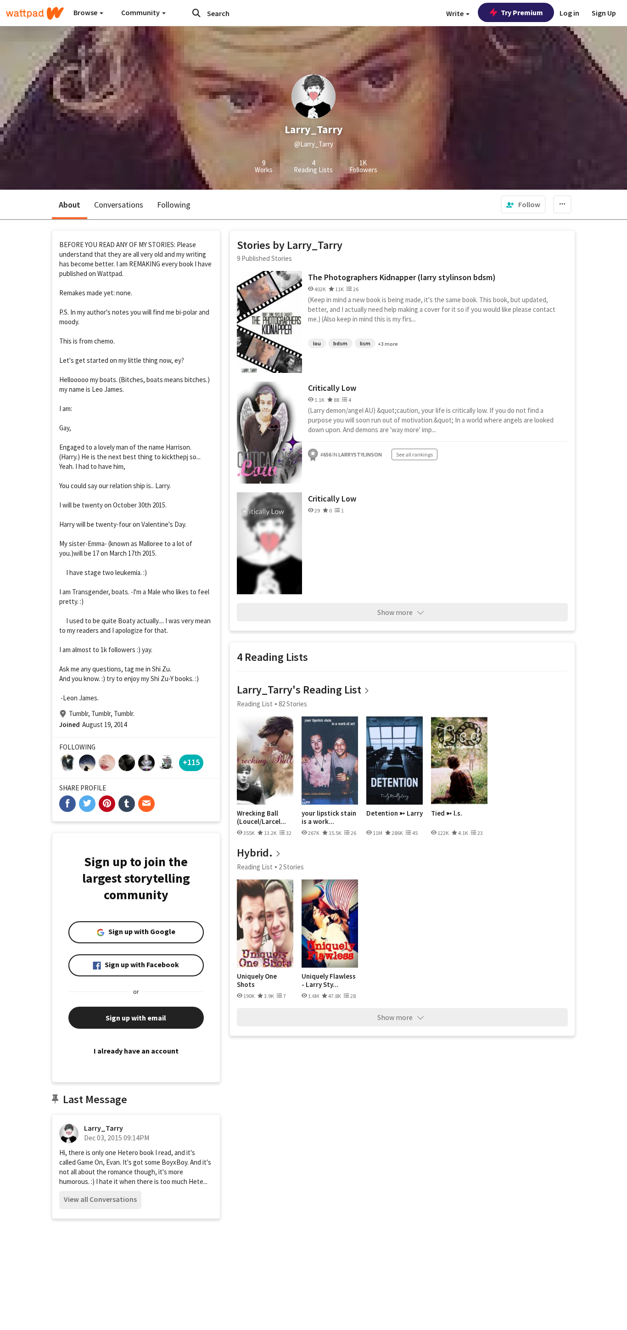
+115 (191, 762)
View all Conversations (100, 1199)
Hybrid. (255, 852)
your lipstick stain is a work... (329, 817)
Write (455, 13)
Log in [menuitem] (569, 12)
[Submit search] (196, 13)
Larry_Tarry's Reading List (299, 689)
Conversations (118, 204)
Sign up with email (136, 1017)
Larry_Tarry (103, 1128)
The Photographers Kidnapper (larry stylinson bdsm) (402, 277)
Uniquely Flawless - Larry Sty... (329, 980)
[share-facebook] (67, 803)
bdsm (340, 343)
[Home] (35, 13)
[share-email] (146, 803)
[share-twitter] (87, 803)
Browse (86, 12)
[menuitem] (523, 204)
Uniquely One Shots (257, 980)
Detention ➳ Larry (394, 813)
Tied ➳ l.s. (446, 813)
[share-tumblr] (126, 803)
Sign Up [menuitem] (604, 12)
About (69, 204)
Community (141, 12)
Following (173, 204)
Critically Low (332, 388)
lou (317, 343)
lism (365, 343)
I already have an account (136, 1050)
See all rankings (414, 454)
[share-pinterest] (107, 803)
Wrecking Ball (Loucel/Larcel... (261, 817)
